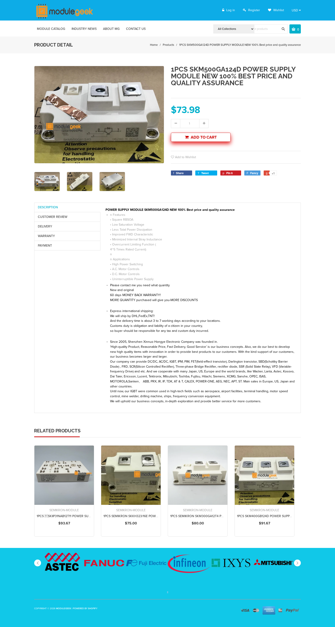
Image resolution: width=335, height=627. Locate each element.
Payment (45, 246)
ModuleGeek (63, 608)
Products (168, 45)
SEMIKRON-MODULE (64, 510)
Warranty (46, 236)
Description (48, 207)
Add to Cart (204, 137)
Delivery (45, 226)
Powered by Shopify (85, 608)
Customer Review (52, 217)
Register (254, 10)
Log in (230, 10)
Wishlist (278, 10)
